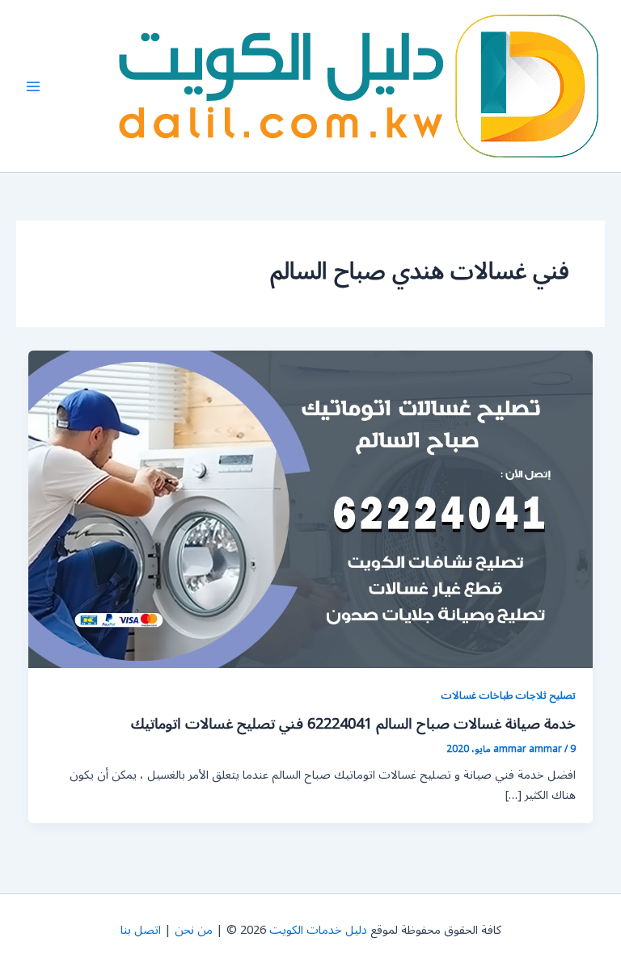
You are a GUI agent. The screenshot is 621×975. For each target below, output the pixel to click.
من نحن (194, 930)
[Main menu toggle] (33, 86)
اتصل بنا (140, 930)
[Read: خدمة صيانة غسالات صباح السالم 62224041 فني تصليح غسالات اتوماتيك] (311, 509)
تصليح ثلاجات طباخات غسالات (508, 695)
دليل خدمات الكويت (318, 930)
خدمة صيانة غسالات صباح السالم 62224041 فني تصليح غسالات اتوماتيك (353, 723)
